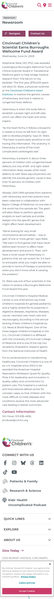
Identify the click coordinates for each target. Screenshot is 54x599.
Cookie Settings (27, 582)
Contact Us (37, 33)
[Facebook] (5, 463)
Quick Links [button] (14, 519)
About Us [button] (12, 540)
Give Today (10, 550)
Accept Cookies (27, 591)
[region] (27, 579)
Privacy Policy (28, 576)
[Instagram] (14, 463)
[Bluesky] (23, 463)
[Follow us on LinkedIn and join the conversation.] (41, 463)
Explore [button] (11, 529)
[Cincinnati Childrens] (27, 442)
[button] (39, 5)
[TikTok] (5, 472)
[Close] (50, 564)
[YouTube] (14, 472)
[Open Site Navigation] (49, 5)
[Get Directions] (44, 5)
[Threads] (32, 463)
